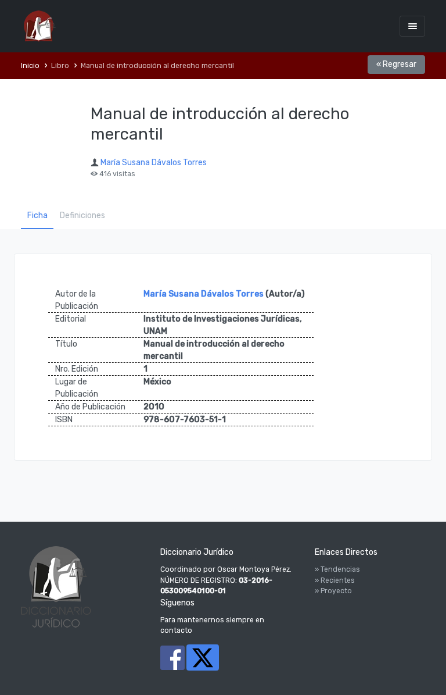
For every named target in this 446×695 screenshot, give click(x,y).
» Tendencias (337, 569)
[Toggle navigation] (412, 26)
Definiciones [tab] (82, 215)
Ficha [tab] (37, 215)
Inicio (30, 66)
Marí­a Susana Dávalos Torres (153, 162)
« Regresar (396, 64)
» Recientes (335, 580)
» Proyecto (333, 591)
